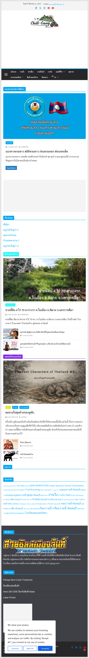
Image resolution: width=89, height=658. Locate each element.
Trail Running (32, 489)
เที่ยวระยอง (27, 509)
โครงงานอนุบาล (18, 513)
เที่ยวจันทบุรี (17, 508)
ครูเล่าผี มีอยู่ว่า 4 (10, 245)
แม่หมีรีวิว (59, 72)
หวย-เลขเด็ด (9, 142)
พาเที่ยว (30, 72)
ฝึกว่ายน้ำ (29, 499)
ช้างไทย (15, 407)
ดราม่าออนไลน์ (16, 77)
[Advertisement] (44, 51)
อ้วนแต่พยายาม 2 (11, 240)
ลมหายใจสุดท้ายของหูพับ (19, 412)
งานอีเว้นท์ (40, 72)
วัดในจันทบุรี (22, 504)
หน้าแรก (13, 72)
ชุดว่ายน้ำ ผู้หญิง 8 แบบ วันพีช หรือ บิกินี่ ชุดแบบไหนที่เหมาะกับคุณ (42, 332)
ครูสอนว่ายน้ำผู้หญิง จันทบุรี (27, 495)
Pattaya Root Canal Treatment (17, 579)
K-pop (27, 486)
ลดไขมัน (15, 504)
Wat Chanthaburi (45, 490)
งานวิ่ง (50, 72)
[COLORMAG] (36, 538)
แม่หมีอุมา (24, 417)
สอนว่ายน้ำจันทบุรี (71, 503)
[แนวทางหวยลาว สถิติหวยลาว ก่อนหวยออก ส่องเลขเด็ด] (44, 116)
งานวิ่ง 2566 (64, 495)
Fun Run (21, 485)
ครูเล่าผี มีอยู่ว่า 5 (56, 4)
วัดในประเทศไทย (31, 504)
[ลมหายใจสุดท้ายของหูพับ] (44, 382)
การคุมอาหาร (55, 490)
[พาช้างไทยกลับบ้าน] (10, 456)
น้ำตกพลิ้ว (23, 499)
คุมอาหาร (44, 495)
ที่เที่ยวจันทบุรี (15, 499)
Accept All (45, 648)
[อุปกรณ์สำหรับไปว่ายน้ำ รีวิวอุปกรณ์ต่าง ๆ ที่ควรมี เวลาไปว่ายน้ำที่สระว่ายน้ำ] (10, 345)
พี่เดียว (6, 224)
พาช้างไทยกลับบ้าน (26, 454)
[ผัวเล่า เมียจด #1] (10, 444)
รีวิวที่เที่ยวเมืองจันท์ (54, 499)
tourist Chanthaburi (74, 485)
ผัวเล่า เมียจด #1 (25, 442)
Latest (8, 407)
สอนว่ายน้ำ (57, 504)
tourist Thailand (19, 490)
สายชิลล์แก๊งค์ (24, 147)
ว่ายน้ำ (22, 72)
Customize (15, 648)
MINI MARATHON (39, 485)
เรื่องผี (79, 509)
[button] (63, 71)
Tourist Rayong (8, 490)
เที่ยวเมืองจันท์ (34, 509)
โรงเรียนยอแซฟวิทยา (36, 512)
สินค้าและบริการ (32, 77)
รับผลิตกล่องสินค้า (11, 585)
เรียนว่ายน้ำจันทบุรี (65, 508)
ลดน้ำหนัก (7, 503)
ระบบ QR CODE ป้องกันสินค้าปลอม (19, 591)
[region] (30, 636)
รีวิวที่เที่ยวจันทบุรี (39, 499)
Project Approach (56, 485)
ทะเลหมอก (6, 500)
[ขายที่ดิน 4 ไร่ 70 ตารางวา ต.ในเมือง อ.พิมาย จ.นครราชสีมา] (44, 279)
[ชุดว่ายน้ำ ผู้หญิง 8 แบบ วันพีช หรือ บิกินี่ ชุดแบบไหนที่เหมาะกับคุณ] (10, 334)
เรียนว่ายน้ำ (46, 508)
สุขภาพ (71, 72)
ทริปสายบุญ (79, 495)
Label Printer (9, 597)
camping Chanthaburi (9, 486)
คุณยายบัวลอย (9, 235)
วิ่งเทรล (50, 504)
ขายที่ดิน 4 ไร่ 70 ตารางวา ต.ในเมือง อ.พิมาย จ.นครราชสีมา (39, 310)
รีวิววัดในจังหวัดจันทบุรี (68, 499)
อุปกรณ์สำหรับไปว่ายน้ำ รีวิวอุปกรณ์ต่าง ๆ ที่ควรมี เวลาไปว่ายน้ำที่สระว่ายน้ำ (45, 344)
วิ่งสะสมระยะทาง (42, 504)
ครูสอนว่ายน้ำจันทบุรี (70, 489)
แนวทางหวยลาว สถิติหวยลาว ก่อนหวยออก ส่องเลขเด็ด (37, 151)
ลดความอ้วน (80, 499)
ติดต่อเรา (45, 77)
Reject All (30, 648)
